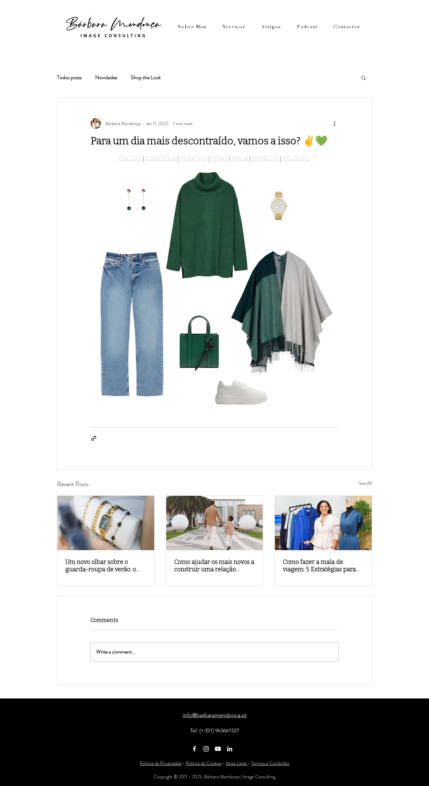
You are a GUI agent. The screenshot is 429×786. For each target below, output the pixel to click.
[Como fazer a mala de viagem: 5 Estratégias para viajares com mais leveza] (323, 523)
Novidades (106, 77)
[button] (363, 77)
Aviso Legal (237, 763)
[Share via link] (93, 438)
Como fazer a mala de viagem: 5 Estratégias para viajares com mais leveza (319, 565)
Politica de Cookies (204, 763)
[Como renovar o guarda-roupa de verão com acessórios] (105, 523)
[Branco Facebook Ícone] (194, 748)
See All (365, 483)
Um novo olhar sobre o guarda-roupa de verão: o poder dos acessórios (100, 565)
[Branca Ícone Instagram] (206, 748)
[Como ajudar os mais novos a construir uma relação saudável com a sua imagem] (214, 523)
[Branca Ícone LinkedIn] (229, 748)
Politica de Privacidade (161, 763)
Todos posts (69, 77)
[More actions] (334, 123)
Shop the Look (146, 77)
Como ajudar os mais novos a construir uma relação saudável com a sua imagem (214, 565)
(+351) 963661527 (219, 730)
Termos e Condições (270, 763)
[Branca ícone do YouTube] (218, 748)
